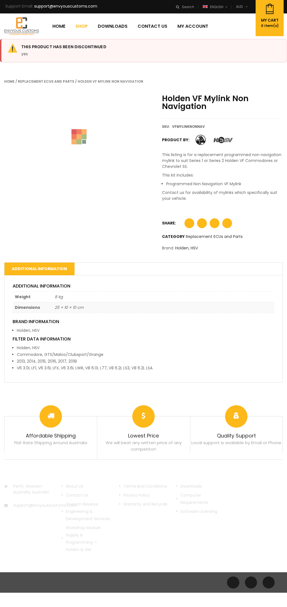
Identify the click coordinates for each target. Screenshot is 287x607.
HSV (194, 248)
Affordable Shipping (51, 435)
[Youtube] (251, 582)
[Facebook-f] (233, 582)
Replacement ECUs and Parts (46, 81)
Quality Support (236, 435)
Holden (182, 248)
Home (9, 81)
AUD (239, 6)
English (216, 6)
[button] (189, 224)
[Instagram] (269, 582)
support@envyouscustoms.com (65, 6)
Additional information (39, 269)
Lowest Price (143, 435)
